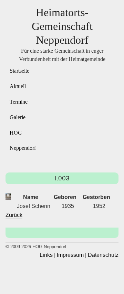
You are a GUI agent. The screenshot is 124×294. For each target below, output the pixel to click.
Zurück (14, 215)
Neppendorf (23, 148)
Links (46, 255)
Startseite (19, 71)
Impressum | (71, 255)
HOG (16, 133)
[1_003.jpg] (8, 196)
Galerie (17, 117)
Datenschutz (103, 255)
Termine (19, 102)
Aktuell (18, 86)
